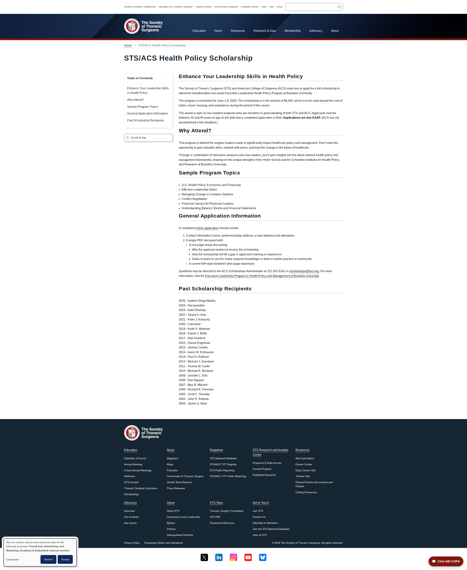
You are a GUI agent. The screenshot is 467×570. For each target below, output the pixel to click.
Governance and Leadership (183, 517)
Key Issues (130, 523)
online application (207, 228)
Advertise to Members (265, 523)
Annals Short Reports (179, 482)
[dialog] (40, 552)
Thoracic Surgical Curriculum (140, 488)
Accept (65, 559)
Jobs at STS (260, 535)
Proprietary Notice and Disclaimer (163, 543)
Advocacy (315, 30)
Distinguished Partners (180, 535)
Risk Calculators (305, 458)
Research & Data (265, 30)
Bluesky (262, 556)
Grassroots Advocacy (222, 523)
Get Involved (131, 517)
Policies (171, 529)
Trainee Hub (303, 476)
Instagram (233, 556)
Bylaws (171, 523)
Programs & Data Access (267, 463)
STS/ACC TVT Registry (223, 464)
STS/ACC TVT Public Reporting (228, 476)
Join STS (258, 511)
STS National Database (226, 7)
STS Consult (131, 482)
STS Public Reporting (222, 470)
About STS (173, 511)
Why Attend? (135, 99)
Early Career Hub (306, 470)
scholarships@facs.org (304, 271)
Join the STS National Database (271, 529)
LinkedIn (219, 556)
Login (279, 7)
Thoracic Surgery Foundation (140, 7)
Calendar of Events (135, 458)
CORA (264, 7)
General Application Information (147, 113)
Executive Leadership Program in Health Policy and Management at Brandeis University (262, 275)
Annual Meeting (133, 464)
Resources (238, 30)
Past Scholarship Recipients (145, 120)
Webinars (129, 476)
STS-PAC (215, 517)
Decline (48, 559)
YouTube (248, 556)
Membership (293, 30)
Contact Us (259, 517)
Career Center (203, 7)
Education (199, 30)
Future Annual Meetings (138, 470)
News (218, 30)
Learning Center (249, 7)
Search (339, 7)
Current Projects (262, 469)
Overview (129, 511)
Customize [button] (12, 559)
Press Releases (176, 488)
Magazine (172, 458)
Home (128, 45)
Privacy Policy (132, 543)
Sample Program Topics (142, 106)
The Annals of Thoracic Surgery (176, 7)
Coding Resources (306, 492)
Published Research (264, 475)
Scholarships (131, 494)
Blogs (170, 464)
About (335, 30)
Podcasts (172, 470)
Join (271, 7)
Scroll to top (138, 137)
